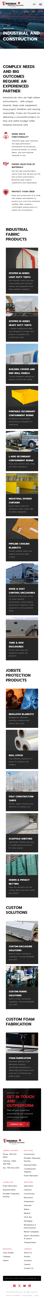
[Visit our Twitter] (19, 1285)
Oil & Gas (28, 1217)
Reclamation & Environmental (30, 1226)
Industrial (27, 1205)
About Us (28, 1252)
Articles (27, 1256)
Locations (28, 1260)
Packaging (28, 1221)
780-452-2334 (13, 1168)
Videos (6, 1260)
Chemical (27, 1190)
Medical (27, 1213)
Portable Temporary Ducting (32, 1159)
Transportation (30, 1242)
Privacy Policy (27, 1295)
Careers (27, 1264)
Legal (36, 1295)
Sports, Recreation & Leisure (31, 1237)
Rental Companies (31, 1231)
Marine (26, 1209)
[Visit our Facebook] (14, 1285)
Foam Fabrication (31, 1175)
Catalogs (6, 1256)
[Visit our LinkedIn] (29, 1285)
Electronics (28, 1197)
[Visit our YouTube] (24, 1285)
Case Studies (8, 1252)
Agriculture (28, 1186)
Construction (29, 1154)
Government (29, 1201)
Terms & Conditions (13, 1295)
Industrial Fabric (30, 1165)
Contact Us (28, 1268)
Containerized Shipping (30, 1170)
